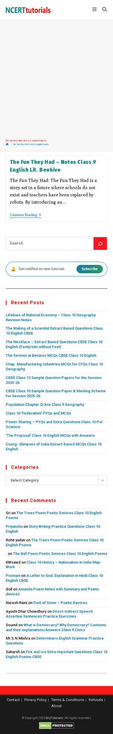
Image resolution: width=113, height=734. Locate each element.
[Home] (7, 144)
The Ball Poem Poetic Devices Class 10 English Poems (60, 553)
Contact (13, 700)
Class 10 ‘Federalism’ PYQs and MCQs (38, 413)
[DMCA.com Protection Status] (56, 725)
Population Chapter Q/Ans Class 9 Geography (45, 404)
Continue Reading (25, 215)
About (56, 706)
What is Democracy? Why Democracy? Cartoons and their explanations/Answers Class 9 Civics (56, 627)
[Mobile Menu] (95, 10)
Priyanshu (14, 526)
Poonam (13, 575)
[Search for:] (102, 10)
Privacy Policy (35, 700)
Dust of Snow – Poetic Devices (60, 603)
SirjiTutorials (54, 718)
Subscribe (90, 269)
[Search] (100, 243)
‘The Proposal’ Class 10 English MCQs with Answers (50, 435)
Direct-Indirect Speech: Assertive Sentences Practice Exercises (50, 613)
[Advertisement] (56, 79)
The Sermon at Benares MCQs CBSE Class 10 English (51, 355)
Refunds (96, 700)
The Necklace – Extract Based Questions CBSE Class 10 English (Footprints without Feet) (54, 344)
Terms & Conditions (67, 700)
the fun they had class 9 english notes (30, 144)
